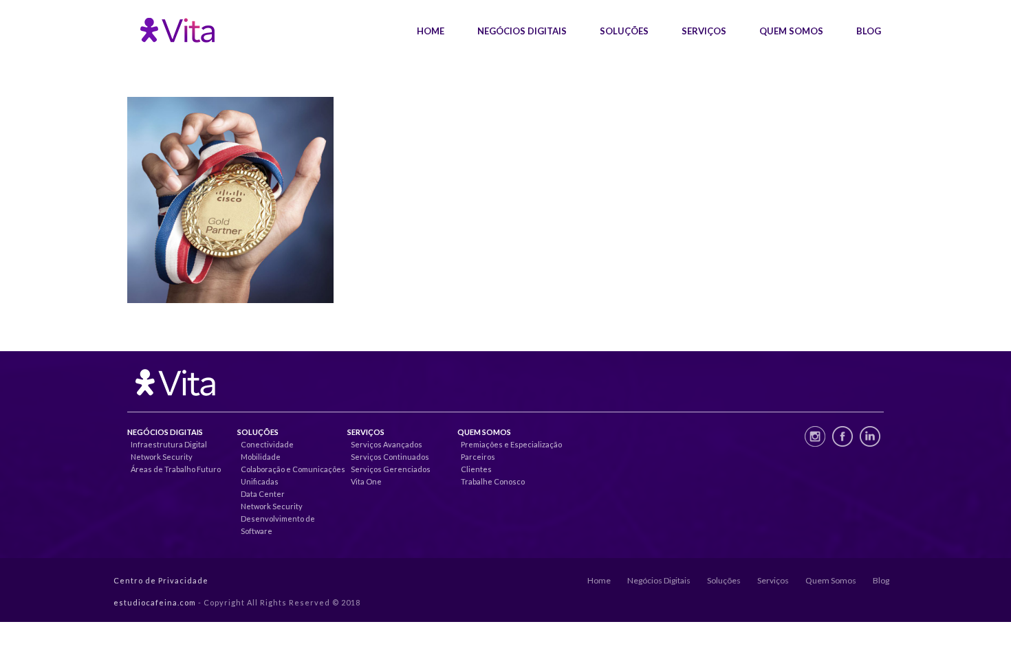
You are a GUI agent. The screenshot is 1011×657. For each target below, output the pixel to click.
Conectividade (267, 444)
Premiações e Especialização (511, 444)
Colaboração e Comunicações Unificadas (293, 475)
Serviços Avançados (386, 444)
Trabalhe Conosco (493, 481)
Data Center (263, 493)
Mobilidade (261, 456)
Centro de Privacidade (160, 580)
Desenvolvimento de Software (278, 524)
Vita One (366, 481)
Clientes (476, 469)
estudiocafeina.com (154, 602)
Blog (868, 30)
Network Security (162, 456)
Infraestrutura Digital (169, 444)
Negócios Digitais (522, 30)
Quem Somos (791, 30)
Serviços (704, 30)
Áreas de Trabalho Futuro (176, 469)
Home (430, 30)
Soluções (624, 30)
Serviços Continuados (390, 456)
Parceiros (478, 456)
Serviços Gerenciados (391, 469)
